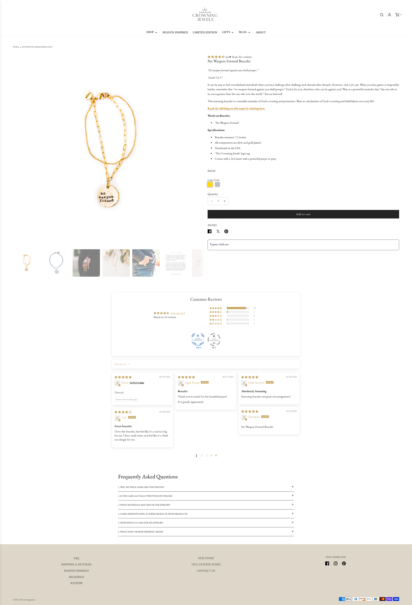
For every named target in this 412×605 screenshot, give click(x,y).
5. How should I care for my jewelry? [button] (140, 522)
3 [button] (206, 455)
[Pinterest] (344, 563)
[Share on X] (218, 232)
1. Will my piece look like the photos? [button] (141, 487)
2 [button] (201, 455)
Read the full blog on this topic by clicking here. (236, 108)
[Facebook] (327, 563)
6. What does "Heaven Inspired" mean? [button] (140, 531)
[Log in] (389, 15)
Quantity (213, 194)
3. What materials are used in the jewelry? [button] (144, 504)
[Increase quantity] (224, 201)
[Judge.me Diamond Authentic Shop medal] (198, 339)
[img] (123, 377)
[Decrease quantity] (211, 201)
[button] (16, 150)
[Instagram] (335, 563)
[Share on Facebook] (209, 232)
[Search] (382, 15)
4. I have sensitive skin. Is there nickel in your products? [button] (153, 513)
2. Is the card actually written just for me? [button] (145, 495)
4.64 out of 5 (177, 313)
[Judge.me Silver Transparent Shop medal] (214, 339)
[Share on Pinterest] (226, 232)
